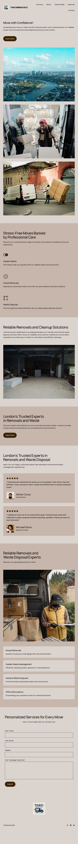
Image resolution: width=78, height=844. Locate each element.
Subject (8, 750)
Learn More (10, 39)
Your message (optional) (15, 760)
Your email (9, 740)
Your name (9, 731)
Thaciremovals (19, 7)
